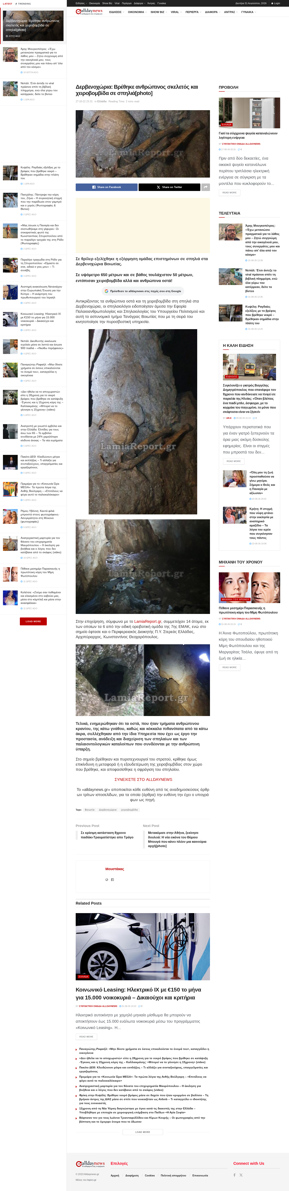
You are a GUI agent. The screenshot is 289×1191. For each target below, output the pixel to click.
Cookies (150, 1175)
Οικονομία (94, 3)
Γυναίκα (161, 3)
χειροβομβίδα (129, 809)
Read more (88, 1036)
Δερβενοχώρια (108, 809)
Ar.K (229, 418)
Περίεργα (127, 3)
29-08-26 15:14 (243, 418)
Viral (117, 3)
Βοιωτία (90, 809)
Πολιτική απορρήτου (173, 1175)
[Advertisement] (33, 133)
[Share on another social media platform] (205, 187)
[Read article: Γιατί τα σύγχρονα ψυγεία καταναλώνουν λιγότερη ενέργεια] (249, 113)
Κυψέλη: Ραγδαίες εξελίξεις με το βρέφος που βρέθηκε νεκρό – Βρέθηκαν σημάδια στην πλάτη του (262, 315)
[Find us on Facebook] (234, 1175)
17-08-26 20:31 (228, 149)
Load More (33, 621)
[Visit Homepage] (89, 11)
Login (276, 3)
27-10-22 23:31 (84, 101)
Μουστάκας (114, 869)
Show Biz (107, 3)
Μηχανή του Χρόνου (235, 599)
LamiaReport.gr (147, 621)
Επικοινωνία (200, 1175)
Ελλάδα (102, 101)
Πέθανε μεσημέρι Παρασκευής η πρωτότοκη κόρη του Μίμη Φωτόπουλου (40, 572)
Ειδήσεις (80, 3)
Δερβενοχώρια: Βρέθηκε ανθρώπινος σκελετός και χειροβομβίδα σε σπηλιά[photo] (32, 25)
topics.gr (91, 1180)
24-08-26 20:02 (258, 499)
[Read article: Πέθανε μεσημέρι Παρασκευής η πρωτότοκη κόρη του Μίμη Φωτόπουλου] (249, 587)
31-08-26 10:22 (128, 1006)
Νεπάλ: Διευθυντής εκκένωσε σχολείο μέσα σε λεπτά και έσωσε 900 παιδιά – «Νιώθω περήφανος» (42, 344)
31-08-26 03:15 (228, 624)
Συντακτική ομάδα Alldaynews (98, 1006)
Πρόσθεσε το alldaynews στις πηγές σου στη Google (145, 291)
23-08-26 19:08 (258, 543)
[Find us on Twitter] (241, 1175)
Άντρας (151, 3)
